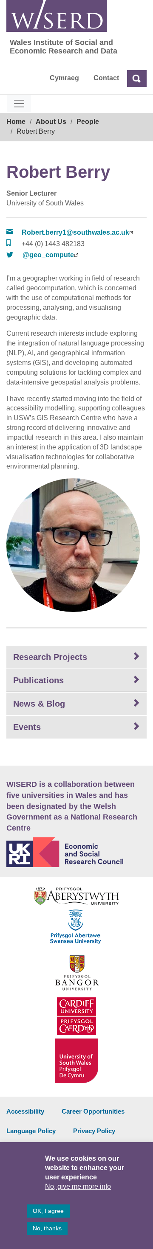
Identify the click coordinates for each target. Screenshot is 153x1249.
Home (16, 121)
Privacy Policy (94, 1130)
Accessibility (25, 1111)
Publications (38, 680)
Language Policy (31, 1130)
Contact (106, 77)
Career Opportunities (93, 1111)
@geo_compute (48, 254)
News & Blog (39, 703)
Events (27, 727)
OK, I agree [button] (48, 1210)
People (87, 121)
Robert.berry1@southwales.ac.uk (75, 232)
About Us (51, 121)
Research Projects (50, 657)
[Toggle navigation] (19, 103)
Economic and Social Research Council (76, 852)
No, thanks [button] (47, 1228)
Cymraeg (64, 77)
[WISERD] (56, 16)
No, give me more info (78, 1186)
